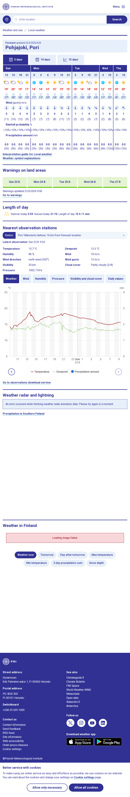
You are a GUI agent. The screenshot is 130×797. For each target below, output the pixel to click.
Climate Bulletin (75, 681)
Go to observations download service (27, 382)
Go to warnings (12, 195)
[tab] (15, 60)
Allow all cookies (86, 787)
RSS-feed (8, 733)
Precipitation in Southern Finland (23, 413)
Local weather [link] (36, 30)
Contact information (14, 724)
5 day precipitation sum (67, 563)
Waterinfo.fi (73, 702)
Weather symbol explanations (21, 158)
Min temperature (36, 563)
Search (117, 19)
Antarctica (72, 706)
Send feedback (12, 728)
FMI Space (72, 685)
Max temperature (102, 554)
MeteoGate (73, 693)
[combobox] (62, 19)
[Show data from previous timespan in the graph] (11, 371)
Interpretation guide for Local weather (27, 154)
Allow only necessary (47, 787)
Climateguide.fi (75, 677)
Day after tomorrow (72, 554)
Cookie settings (12, 749)
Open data (72, 697)
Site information (12, 737)
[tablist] (65, 59)
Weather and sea (13, 30)
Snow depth (96, 563)
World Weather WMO (78, 689)
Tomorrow (46, 554)
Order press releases (15, 745)
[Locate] (7, 19)
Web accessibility (13, 741)
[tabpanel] (65, 108)
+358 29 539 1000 (14, 710)
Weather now (25, 554)
